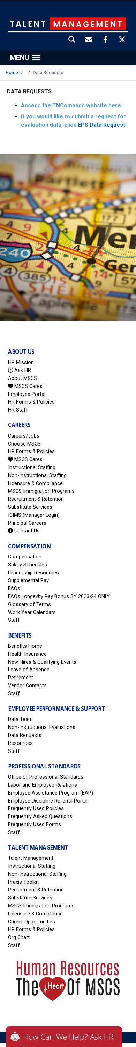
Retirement (20, 678)
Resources (20, 743)
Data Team (20, 719)
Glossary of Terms (29, 604)
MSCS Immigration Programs (41, 491)
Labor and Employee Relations (42, 785)
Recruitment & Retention (36, 499)
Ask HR (22, 370)
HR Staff (18, 410)
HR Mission (21, 362)
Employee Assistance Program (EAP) (50, 793)
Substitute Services (30, 507)
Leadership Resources (33, 573)
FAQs (14, 588)
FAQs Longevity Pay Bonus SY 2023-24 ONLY (59, 596)
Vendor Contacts (27, 686)
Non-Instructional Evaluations (41, 727)
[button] (72, 40)
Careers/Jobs (23, 436)
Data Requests (24, 735)
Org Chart (19, 937)
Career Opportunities (31, 922)
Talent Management (30, 858)
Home (12, 72)
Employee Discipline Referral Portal (48, 801)
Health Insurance (27, 654)
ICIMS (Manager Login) (34, 515)
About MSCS (22, 378)
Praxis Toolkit (23, 882)
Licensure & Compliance (35, 484)
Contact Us (26, 531)
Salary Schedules (27, 565)
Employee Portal (26, 394)
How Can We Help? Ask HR (68, 1036)
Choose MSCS (24, 444)
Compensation (24, 557)
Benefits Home (25, 646)
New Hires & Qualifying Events (42, 662)
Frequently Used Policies (36, 809)
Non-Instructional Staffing (37, 476)
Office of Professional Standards (45, 777)
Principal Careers (27, 523)
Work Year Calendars (32, 612)
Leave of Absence (29, 670)
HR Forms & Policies (31, 402)
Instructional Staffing (31, 468)
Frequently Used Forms (34, 825)
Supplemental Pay (28, 580)
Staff (14, 620)
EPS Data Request (101, 125)
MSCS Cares (28, 386)
